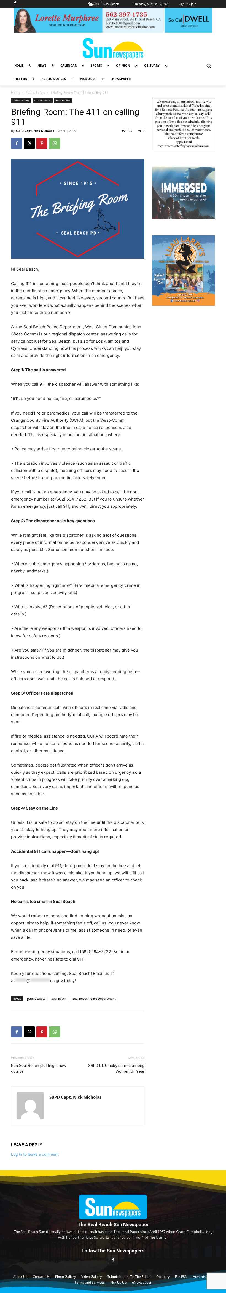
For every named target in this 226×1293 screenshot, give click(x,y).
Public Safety (35, 92)
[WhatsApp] (54, 143)
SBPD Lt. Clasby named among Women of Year (116, 1068)
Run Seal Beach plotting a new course (38, 1068)
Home (15, 92)
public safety (36, 998)
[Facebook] (16, 143)
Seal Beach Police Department (93, 998)
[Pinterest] (41, 143)
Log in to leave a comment (35, 1154)
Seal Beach (63, 100)
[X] (29, 143)
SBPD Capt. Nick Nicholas (35, 131)
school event (42, 100)
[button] (208, 65)
